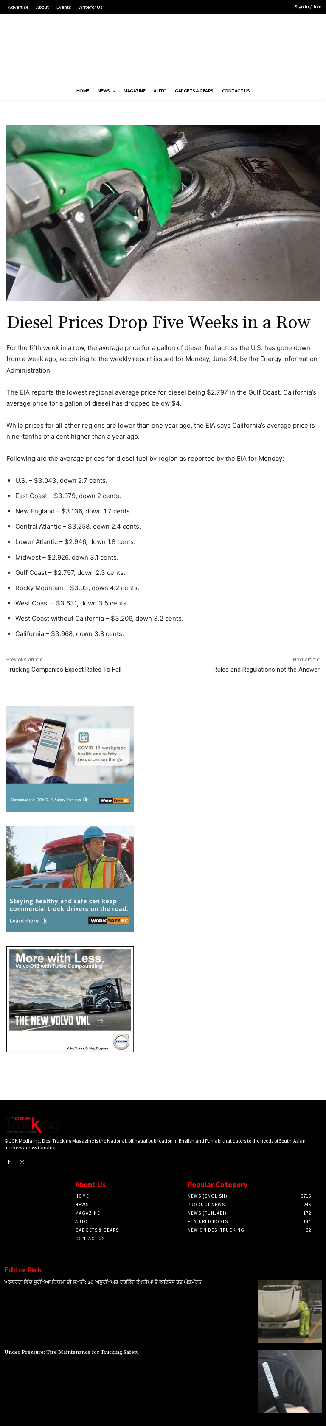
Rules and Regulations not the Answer (267, 669)
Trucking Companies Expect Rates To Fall (63, 669)
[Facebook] (9, 1162)
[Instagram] (22, 1162)
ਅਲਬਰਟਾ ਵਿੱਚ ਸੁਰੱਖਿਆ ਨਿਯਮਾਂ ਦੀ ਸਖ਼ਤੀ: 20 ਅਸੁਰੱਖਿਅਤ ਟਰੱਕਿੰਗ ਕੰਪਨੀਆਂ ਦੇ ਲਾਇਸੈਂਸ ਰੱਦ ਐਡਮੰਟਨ (103, 1282)
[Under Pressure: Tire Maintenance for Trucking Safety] (290, 1381)
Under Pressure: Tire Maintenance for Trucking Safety (71, 1352)
